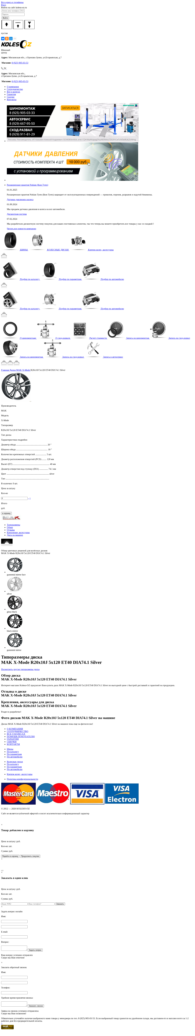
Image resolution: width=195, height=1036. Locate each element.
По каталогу (13, 751)
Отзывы (11, 530)
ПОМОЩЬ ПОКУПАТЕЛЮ (21, 736)
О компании (13, 86)
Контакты (11, 99)
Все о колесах (13, 92)
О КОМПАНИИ (15, 729)
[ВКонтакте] (3, 38)
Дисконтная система (17, 214)
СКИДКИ (12, 741)
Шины (10, 749)
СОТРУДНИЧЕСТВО (17, 731)
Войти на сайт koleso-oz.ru (14, 7)
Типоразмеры (13, 525)
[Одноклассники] (7, 38)
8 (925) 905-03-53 (20, 63)
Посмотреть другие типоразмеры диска (20, 669)
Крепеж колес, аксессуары (19, 774)
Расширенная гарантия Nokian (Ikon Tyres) (27, 185)
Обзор (10, 527)
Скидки (10, 97)
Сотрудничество (15, 89)
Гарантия (11, 94)
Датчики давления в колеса (20, 199)
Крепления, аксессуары (18, 532)
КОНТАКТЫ (13, 744)
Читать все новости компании (21, 228)
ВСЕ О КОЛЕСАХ (16, 734)
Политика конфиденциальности (22, 779)
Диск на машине (15, 535)
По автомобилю (14, 757)
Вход (3, 5)
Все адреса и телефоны (12, 2)
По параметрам (14, 754)
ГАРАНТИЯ (13, 739)
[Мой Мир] (11, 38)
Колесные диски (15, 761)
